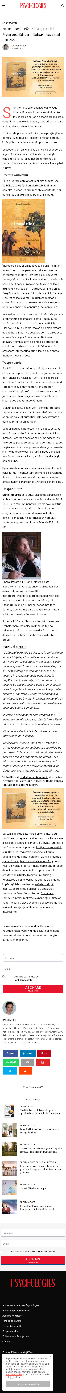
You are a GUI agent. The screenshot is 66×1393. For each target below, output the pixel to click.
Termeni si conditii (11, 1326)
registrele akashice (31, 852)
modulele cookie (14, 1374)
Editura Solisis (34, 833)
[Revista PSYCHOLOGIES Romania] (33, 5)
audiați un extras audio (34, 777)
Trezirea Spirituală (38, 875)
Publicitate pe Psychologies (16, 1310)
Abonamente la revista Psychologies (20, 1305)
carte (17, 362)
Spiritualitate (9, 23)
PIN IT (25, 231)
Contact (6, 1341)
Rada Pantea (20, 46)
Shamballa (47, 893)
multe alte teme (35, 907)
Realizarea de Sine (13, 879)
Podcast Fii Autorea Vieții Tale (17, 1352)
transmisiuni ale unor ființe (36, 861)
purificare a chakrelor (39, 888)
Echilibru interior (46, 1162)
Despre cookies (10, 1331)
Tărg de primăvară (11, 1320)
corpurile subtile (36, 879)
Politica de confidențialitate (15, 1336)
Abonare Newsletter (12, 1315)
